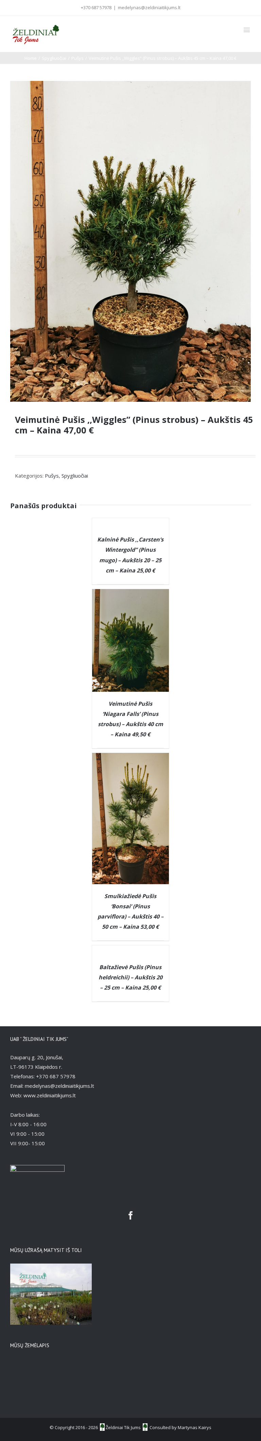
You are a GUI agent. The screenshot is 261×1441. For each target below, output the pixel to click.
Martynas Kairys (194, 1427)
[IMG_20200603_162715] (130, 241)
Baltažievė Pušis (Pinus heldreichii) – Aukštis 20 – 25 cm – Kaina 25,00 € (130, 977)
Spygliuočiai (75, 475)
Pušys (52, 475)
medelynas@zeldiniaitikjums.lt (149, 7)
